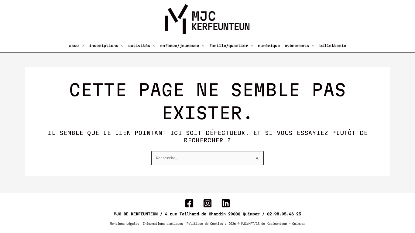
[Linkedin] (225, 203)
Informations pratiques (163, 224)
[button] (81, 45)
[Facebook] (189, 203)
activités (139, 45)
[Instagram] (207, 203)
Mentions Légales (124, 224)
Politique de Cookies (205, 224)
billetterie (332, 45)
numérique (269, 45)
